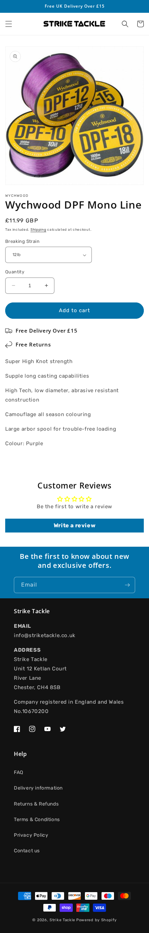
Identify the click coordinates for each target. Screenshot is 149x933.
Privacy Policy (31, 835)
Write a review (74, 525)
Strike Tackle (62, 920)
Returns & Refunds (36, 804)
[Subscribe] (127, 585)
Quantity (14, 271)
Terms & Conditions (37, 819)
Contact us (27, 851)
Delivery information (38, 788)
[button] (8, 24)
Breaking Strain (22, 241)
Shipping (38, 230)
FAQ (18, 772)
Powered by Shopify (96, 920)
